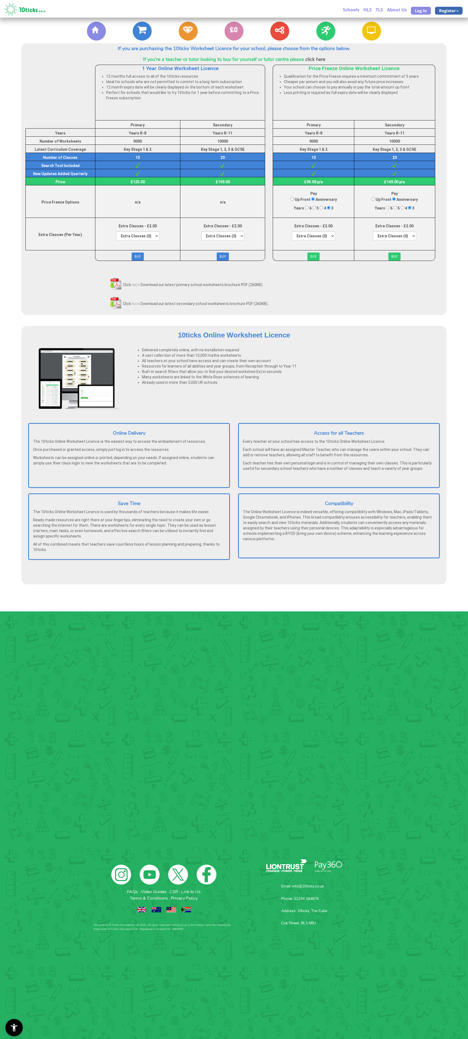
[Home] (96, 31)
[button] (14, 1027)
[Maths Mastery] (279, 31)
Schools (351, 10)
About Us (397, 10)
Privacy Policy (184, 898)
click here (315, 59)
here (136, 285)
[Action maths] (325, 31)
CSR (174, 892)
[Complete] (142, 31)
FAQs (133, 892)
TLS (379, 10)
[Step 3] (234, 31)
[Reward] (188, 31)
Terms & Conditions (149, 898)
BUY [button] (138, 256)
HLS (367, 10)
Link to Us (191, 892)
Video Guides (154, 892)
